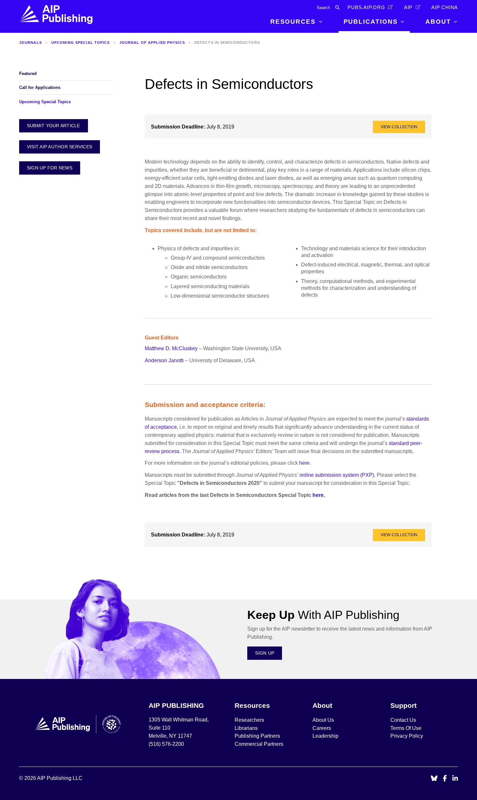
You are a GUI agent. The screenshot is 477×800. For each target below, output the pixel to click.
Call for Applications (39, 87)
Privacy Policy (406, 736)
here (304, 463)
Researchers (249, 720)
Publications (371, 21)
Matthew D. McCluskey (171, 348)
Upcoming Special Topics (80, 42)
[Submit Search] (337, 7)
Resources (293, 21)
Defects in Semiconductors (227, 42)
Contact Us (403, 720)
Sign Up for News (49, 167)
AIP (408, 7)
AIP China (444, 7)
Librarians (246, 728)
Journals (30, 42)
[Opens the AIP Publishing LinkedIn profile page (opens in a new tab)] (455, 778)
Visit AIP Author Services (59, 146)
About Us (323, 720)
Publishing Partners (257, 736)
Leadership (325, 736)
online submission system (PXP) (337, 475)
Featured (28, 73)
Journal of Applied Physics (152, 42)
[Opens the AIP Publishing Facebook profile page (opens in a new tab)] (445, 778)
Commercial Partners (259, 744)
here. (318, 495)
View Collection (399, 127)
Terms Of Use (406, 728)
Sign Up (264, 653)
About (438, 21)
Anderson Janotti (165, 360)
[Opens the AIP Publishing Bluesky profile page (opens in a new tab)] (434, 778)
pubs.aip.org (366, 7)
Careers (322, 728)
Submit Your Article (53, 125)
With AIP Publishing (323, 615)
